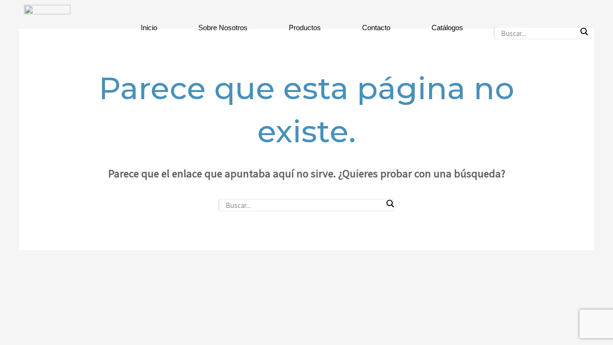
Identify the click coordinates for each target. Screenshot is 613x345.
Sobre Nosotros (223, 27)
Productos (305, 27)
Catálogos (447, 27)
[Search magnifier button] (584, 31)
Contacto (376, 27)
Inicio (149, 27)
